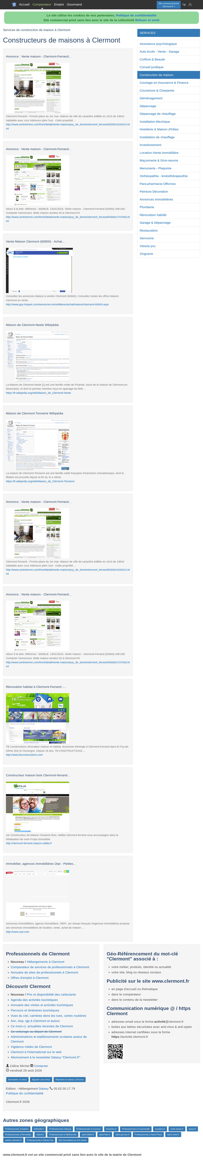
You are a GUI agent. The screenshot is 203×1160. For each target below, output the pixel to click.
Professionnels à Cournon (88, 1129)
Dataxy (44, 1088)
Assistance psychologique (158, 43)
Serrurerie (147, 238)
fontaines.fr (111, 1129)
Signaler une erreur (41, 1079)
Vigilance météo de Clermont (31, 1046)
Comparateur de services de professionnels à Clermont (50, 967)
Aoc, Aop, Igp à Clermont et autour (35, 1021)
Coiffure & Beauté (152, 59)
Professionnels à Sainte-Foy (40, 1140)
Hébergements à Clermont (45, 961)
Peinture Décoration (154, 191)
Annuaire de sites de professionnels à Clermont (44, 972)
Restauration (149, 230)
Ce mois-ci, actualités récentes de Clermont (42, 1026)
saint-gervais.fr (122, 1134)
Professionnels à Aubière (17, 1129)
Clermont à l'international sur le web (36, 1052)
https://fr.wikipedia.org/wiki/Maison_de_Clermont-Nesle (38, 392)
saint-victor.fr (173, 1134)
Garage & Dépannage (155, 222)
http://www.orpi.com (17, 931)
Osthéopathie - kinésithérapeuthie (164, 176)
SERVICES (147, 33)
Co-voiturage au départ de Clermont (36, 1031)
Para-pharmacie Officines (158, 183)
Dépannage (148, 106)
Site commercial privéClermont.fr (169, 5)
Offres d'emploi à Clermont (30, 977)
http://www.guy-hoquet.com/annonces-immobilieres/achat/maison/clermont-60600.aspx (57, 304)
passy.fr (192, 1129)
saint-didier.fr (88, 1134)
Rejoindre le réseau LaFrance (70, 1079)
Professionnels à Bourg (60, 1129)
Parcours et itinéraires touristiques (35, 1010)
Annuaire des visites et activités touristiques (42, 1005)
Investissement (150, 145)
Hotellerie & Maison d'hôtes (159, 129)
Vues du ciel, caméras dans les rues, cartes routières (48, 1015)
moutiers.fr (160, 1129)
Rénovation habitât (153, 215)
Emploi (59, 4)
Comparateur (42, 4)
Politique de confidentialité (136, 15)
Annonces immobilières (156, 199)
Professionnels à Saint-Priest (148, 1134)
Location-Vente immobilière (159, 152)
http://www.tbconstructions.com (24, 754)
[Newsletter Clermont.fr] (184, 4)
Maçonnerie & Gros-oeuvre (159, 160)
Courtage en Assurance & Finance (164, 82)
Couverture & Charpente (157, 90)
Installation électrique (155, 121)
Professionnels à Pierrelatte (18, 1134)
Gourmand (74, 4)
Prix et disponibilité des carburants (51, 994)
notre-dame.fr (176, 1129)
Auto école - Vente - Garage (159, 51)
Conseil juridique (151, 67)
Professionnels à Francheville (136, 1129)
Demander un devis (17, 1079)
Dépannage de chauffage (158, 113)
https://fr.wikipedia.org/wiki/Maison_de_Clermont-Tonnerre (40, 481)
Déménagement (151, 98)
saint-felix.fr (104, 1134)
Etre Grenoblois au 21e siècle (72, 1140)
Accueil (24, 4)
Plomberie (147, 207)
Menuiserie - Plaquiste (155, 168)
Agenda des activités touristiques (34, 999)
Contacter (41, 1066)
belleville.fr (39, 1129)
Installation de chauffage (157, 137)
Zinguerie (146, 253)
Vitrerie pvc (148, 246)
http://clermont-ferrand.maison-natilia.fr (29, 843)
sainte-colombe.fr (13, 1140)
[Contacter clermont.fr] (190, 4)
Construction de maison (156, 75)
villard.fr (40, 1134)
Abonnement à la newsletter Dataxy (45, 1057)
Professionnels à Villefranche (62, 1134)
